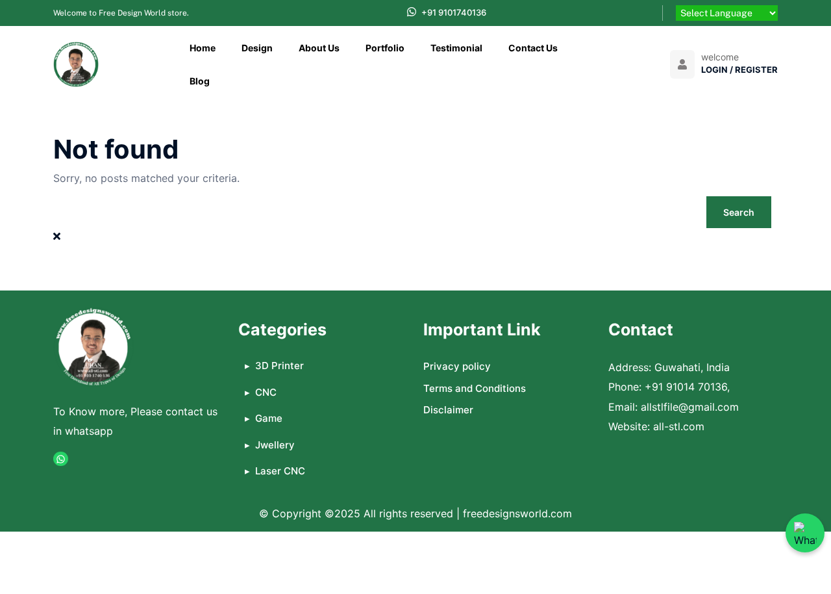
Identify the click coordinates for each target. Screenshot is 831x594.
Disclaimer (448, 410)
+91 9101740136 (453, 12)
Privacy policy (457, 366)
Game (268, 418)
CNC (266, 392)
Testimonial (456, 47)
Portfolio (385, 47)
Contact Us (533, 47)
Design (257, 47)
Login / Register (739, 69)
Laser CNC (280, 471)
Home (203, 47)
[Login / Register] (682, 64)
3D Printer (279, 365)
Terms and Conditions (474, 388)
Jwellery (275, 445)
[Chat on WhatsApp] (805, 532)
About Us (319, 47)
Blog (200, 80)
